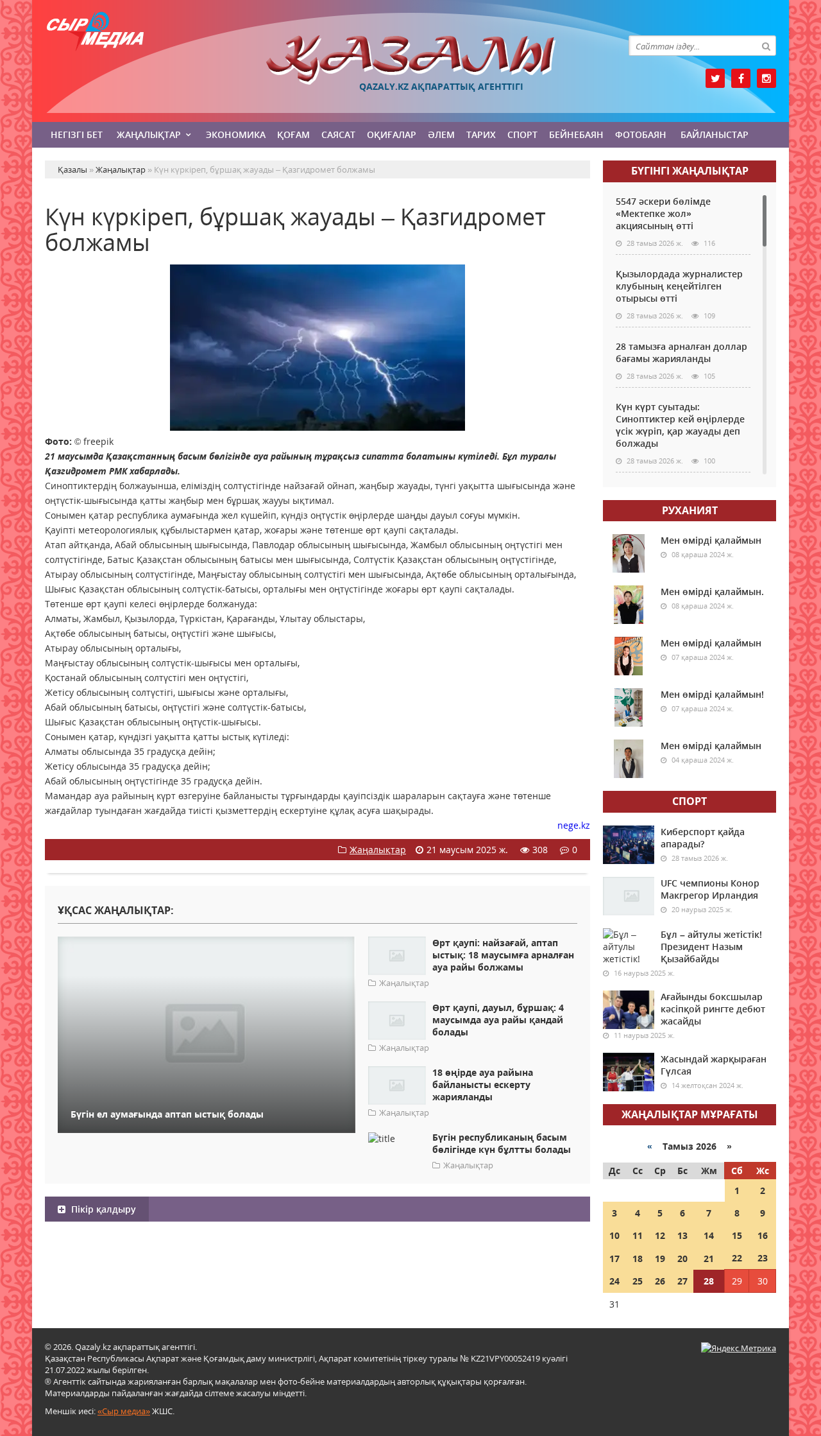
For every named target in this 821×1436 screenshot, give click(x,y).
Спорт (522, 134)
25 (637, 1281)
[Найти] (765, 45)
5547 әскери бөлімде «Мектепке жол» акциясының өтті (663, 213)
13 (682, 1235)
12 (660, 1235)
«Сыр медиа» (123, 1411)
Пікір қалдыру (102, 1209)
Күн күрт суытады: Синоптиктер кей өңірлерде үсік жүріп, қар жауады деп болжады (680, 425)
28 (709, 1281)
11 (637, 1235)
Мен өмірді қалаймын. (712, 591)
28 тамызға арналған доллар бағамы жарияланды (681, 352)
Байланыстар (715, 134)
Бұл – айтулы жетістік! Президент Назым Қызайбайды (711, 946)
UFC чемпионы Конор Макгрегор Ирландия (710, 889)
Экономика (236, 134)
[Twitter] (715, 78)
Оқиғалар (391, 134)
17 (614, 1258)
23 (763, 1258)
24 (614, 1281)
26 (660, 1281)
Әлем (441, 134)
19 (660, 1258)
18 (637, 1258)
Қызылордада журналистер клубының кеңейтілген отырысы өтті (679, 286)
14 (709, 1235)
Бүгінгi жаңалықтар (690, 171)
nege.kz (573, 825)
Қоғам (293, 134)
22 (737, 1258)
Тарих (481, 134)
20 (682, 1258)
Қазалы (410, 60)
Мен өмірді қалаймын (711, 540)
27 (682, 1281)
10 (614, 1235)
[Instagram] (766, 78)
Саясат (338, 134)
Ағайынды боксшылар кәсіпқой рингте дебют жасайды (713, 1008)
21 (709, 1258)
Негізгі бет (77, 134)
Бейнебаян (576, 134)
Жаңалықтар (149, 134)
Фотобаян (640, 134)
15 (737, 1235)
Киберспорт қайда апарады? (703, 838)
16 (763, 1235)
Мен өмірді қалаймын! (712, 694)
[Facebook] (740, 78)
